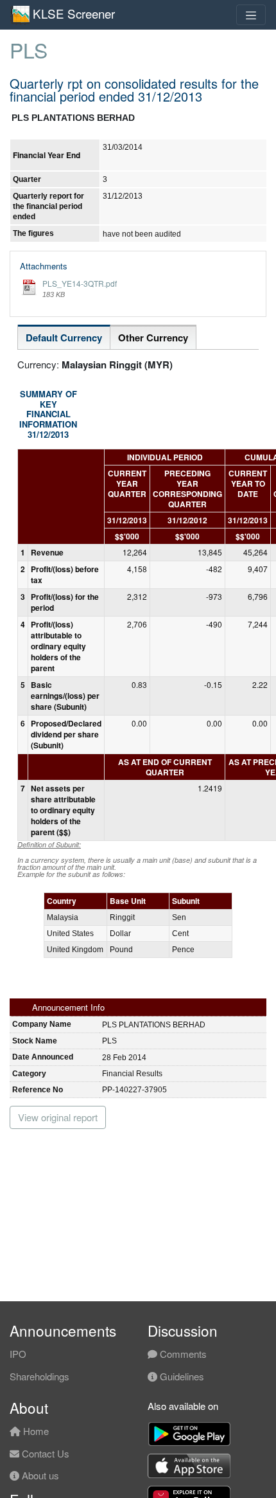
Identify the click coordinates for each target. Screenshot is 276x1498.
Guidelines (180, 1376)
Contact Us (44, 1453)
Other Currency (153, 337)
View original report (58, 1117)
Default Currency (64, 337)
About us (39, 1475)
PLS (28, 49)
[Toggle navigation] (251, 15)
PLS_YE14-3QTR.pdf (79, 283)
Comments (182, 1353)
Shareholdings (39, 1376)
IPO (18, 1353)
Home (35, 1431)
